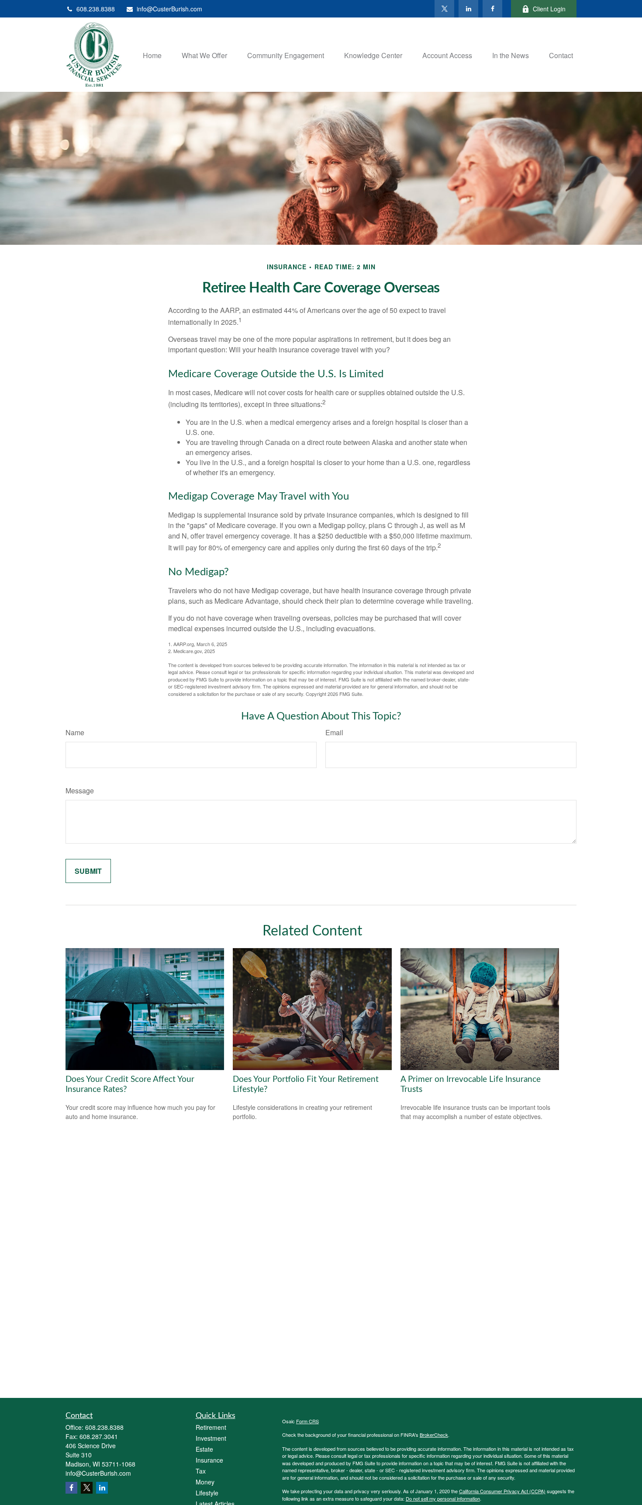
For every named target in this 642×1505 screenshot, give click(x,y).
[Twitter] (444, 8)
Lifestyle (207, 1492)
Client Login (549, 8)
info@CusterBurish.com (169, 8)
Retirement (211, 1427)
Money (205, 1481)
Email (334, 732)
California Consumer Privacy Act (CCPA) (502, 1491)
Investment (211, 1438)
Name (75, 732)
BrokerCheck (434, 1434)
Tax (201, 1471)
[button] (152, 54)
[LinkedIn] (468, 8)
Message (80, 791)
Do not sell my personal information (443, 1498)
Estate (204, 1449)
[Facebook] (492, 8)
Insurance (209, 1460)
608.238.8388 (95, 8)
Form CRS (307, 1421)
